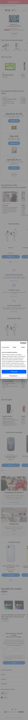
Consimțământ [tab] (5, 347)
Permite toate (14, 371)
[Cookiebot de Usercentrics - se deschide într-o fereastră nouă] (20, 343)
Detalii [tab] (14, 347)
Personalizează (13, 375)
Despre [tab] (23, 347)
